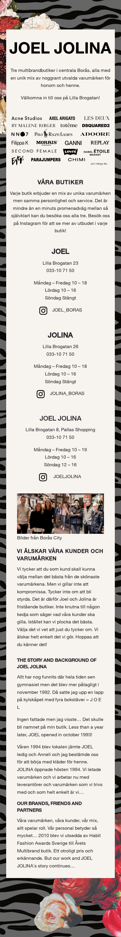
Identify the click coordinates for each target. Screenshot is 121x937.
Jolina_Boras (67, 393)
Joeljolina (67, 476)
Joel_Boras (67, 309)
